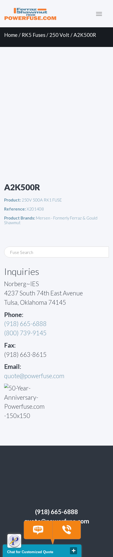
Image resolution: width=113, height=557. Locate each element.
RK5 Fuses (33, 35)
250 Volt (59, 35)
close (73, 550)
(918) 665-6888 (25, 323)
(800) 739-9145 (25, 333)
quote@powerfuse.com (34, 376)
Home (11, 35)
